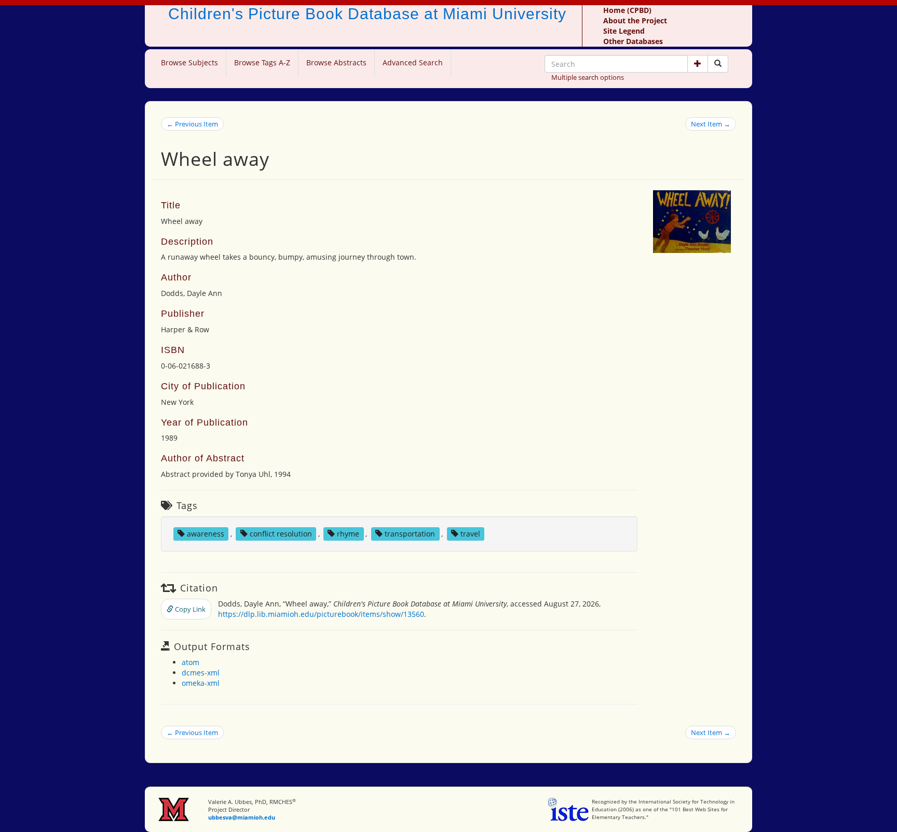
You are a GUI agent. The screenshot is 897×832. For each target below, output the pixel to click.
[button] (697, 64)
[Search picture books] (718, 64)
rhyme (348, 534)
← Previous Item (192, 124)
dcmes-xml (201, 673)
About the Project (635, 20)
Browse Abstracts (336, 62)
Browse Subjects (189, 62)
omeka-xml (201, 683)
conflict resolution (281, 534)
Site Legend (624, 31)
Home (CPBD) (627, 10)
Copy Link (189, 609)
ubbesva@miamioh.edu (241, 817)
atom (190, 662)
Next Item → (710, 124)
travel (470, 534)
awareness (205, 534)
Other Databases (633, 41)
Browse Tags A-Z (262, 62)
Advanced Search (413, 62)
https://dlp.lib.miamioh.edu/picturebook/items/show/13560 (321, 614)
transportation (410, 534)
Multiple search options (587, 77)
